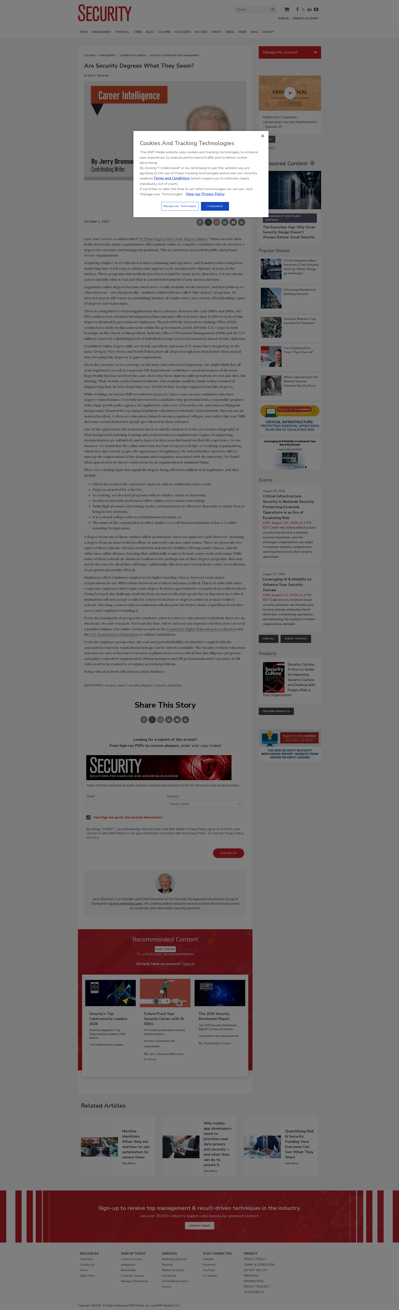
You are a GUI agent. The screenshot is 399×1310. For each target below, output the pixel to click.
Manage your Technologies (180, 206)
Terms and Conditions (171, 178)
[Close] (262, 136)
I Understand (215, 206)
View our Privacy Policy (205, 194)
